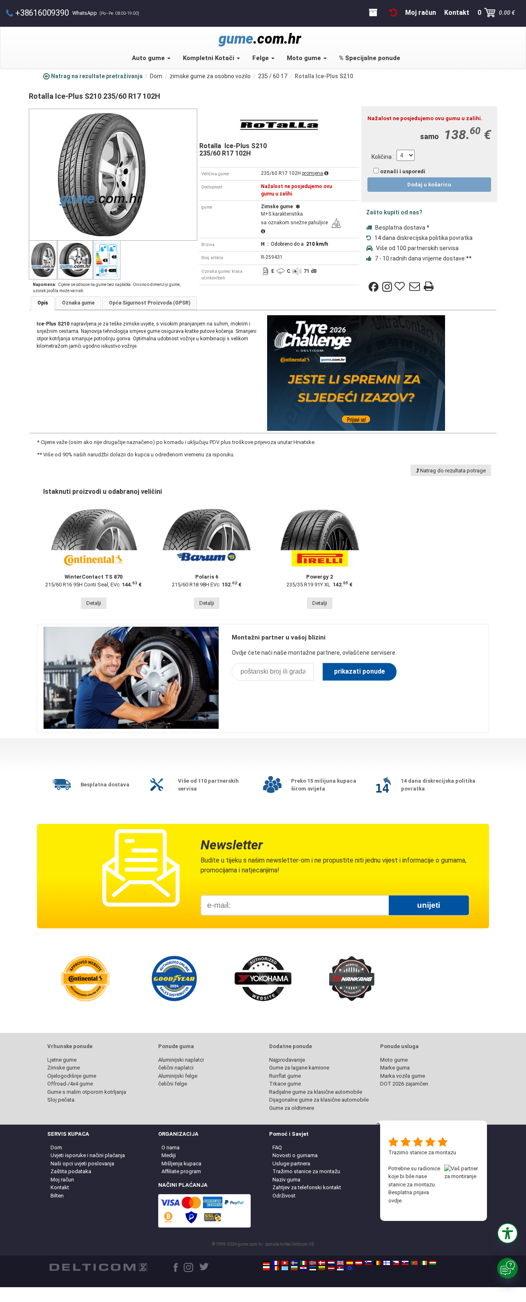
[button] (507, 1233)
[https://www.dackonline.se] (294, 1263)
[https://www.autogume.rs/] (340, 1268)
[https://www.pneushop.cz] (395, 1263)
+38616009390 (42, 13)
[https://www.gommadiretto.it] (303, 1263)
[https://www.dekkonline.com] (312, 1263)
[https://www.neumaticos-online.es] (349, 1263)
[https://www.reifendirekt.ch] (284, 1263)
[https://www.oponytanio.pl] (266, 1268)
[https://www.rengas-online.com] (386, 1263)
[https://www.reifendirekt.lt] (321, 1268)
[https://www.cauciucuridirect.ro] (275, 1268)
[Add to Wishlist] (400, 287)
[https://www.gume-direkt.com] (368, 1263)
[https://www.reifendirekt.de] (266, 1263)
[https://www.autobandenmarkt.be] (377, 1263)
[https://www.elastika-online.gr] (284, 1268)
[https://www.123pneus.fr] (275, 1263)
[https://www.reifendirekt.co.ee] (312, 1268)
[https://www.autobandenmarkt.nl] (331, 1263)
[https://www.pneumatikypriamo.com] (405, 1263)
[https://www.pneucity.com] (414, 1263)
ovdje (394, 1200)
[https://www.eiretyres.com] (423, 1263)
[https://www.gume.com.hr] (303, 1268)
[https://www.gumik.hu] (432, 1263)
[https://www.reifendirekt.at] (358, 1263)
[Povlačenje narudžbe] (393, 12)
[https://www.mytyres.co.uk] (340, 1263)
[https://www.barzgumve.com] (294, 1268)
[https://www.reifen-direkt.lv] (331, 1268)
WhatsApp (105, 13)
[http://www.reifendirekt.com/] (349, 1268)
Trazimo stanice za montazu (422, 1152)
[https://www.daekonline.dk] (321, 1263)
